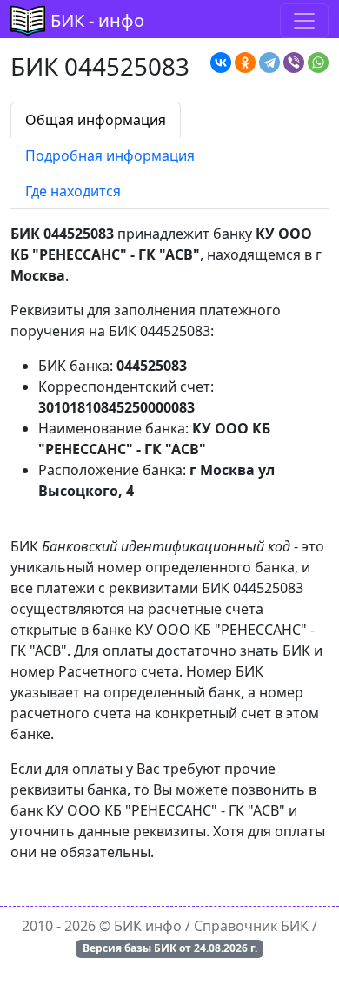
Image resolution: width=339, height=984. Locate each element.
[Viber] (293, 62)
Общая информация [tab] (95, 119)
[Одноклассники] (245, 62)
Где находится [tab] (73, 191)
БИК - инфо (97, 20)
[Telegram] (269, 62)
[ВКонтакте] (220, 62)
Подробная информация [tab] (110, 155)
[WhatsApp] (318, 62)
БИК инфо (148, 925)
